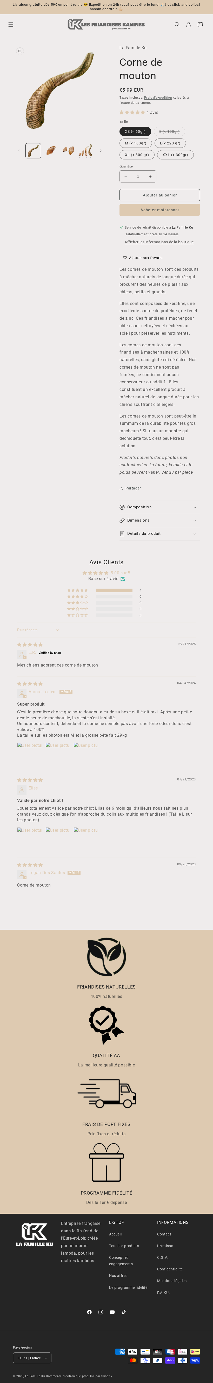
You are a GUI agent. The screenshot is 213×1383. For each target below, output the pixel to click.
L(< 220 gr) (170, 143)
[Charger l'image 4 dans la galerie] (86, 150)
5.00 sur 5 (120, 572)
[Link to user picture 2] (57, 754)
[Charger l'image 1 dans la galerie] (33, 150)
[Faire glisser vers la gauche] (18, 150)
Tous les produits (124, 1246)
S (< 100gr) (172, 132)
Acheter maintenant (160, 210)
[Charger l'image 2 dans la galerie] (50, 150)
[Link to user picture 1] (29, 754)
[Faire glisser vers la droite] (100, 150)
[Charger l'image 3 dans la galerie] (68, 150)
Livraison (165, 1246)
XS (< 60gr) (135, 131)
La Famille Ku (35, 1376)
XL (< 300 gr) (137, 155)
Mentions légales (172, 1281)
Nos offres (118, 1276)
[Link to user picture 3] (86, 754)
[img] (30, 644)
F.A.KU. (163, 1293)
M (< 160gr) (136, 143)
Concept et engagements (121, 1260)
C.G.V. (162, 1257)
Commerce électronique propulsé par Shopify (79, 1376)
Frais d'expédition (158, 97)
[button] (11, 24)
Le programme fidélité (128, 1287)
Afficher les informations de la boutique (159, 242)
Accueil (115, 1234)
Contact (164, 1234)
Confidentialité (170, 1269)
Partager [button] (133, 488)
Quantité (126, 166)
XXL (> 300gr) (175, 155)
